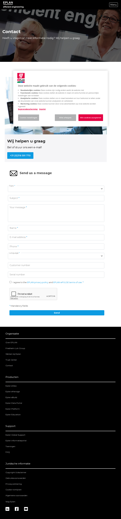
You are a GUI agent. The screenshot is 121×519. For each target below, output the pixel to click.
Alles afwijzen (65, 117)
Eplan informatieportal (16, 440)
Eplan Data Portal (14, 403)
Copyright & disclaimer (16, 472)
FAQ (8, 452)
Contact (9, 365)
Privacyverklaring (14, 484)
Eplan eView (11, 386)
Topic (12, 186)
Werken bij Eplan (13, 354)
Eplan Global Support (15, 435)
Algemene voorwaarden (16, 495)
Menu (113, 4)
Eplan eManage (13, 391)
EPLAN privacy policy (37, 282)
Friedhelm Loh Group (15, 348)
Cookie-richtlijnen (14, 489)
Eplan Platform (13, 409)
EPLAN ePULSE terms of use (67, 282)
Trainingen (10, 446)
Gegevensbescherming (27, 109)
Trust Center (11, 360)
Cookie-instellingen (28, 117)
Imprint (42, 109)
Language (14, 253)
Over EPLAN (11, 342)
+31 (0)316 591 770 (20, 155)
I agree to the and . (47, 282)
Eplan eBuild (11, 397)
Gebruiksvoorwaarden (16, 478)
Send (57, 312)
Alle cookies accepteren (90, 117)
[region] (60, 98)
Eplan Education (13, 414)
